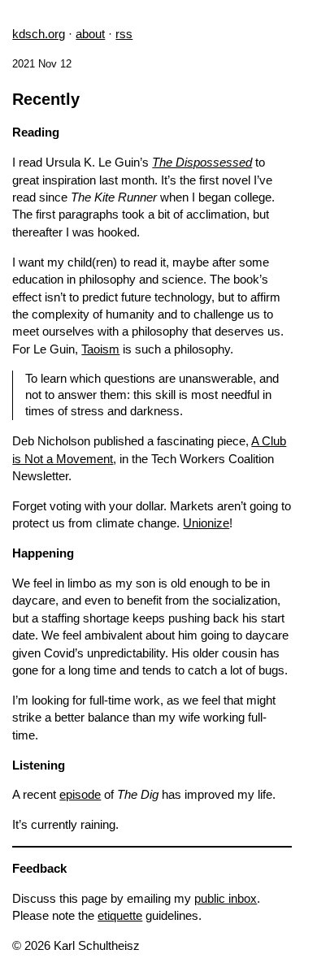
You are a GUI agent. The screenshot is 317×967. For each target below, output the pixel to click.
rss (123, 34)
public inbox (225, 898)
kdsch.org (38, 34)
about (90, 34)
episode (80, 794)
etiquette (120, 915)
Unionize (206, 523)
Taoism (100, 349)
